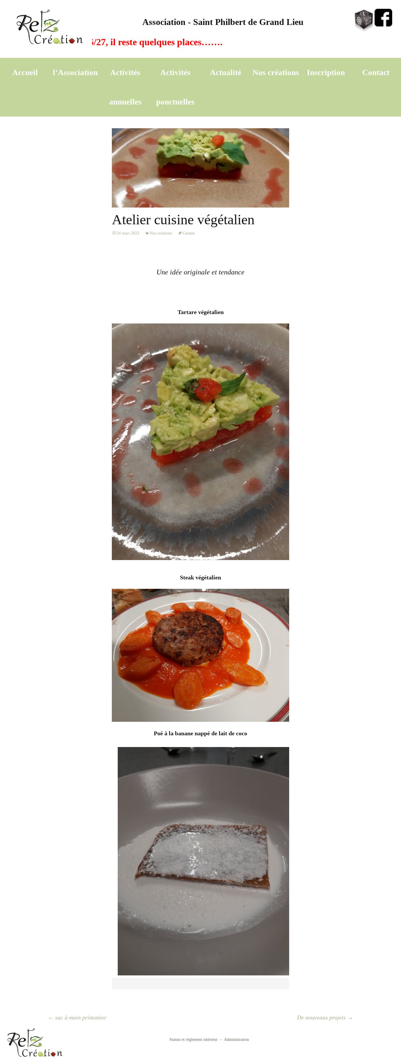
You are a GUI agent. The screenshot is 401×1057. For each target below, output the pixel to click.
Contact (376, 72)
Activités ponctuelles (175, 87)
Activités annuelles (125, 87)
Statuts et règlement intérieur (193, 1039)
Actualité (225, 72)
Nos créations (275, 72)
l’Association (75, 72)
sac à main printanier (77, 1017)
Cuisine (189, 233)
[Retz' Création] (50, 29)
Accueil (25, 72)
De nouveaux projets (325, 1017)
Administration (236, 1039)
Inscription (326, 72)
